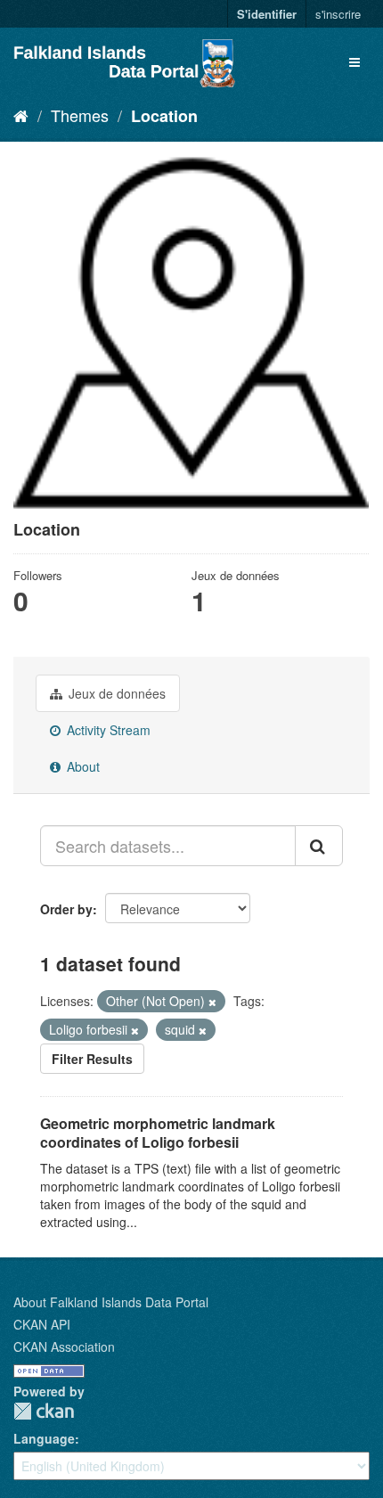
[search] (319, 845)
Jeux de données (115, 693)
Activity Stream (107, 730)
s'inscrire (338, 13)
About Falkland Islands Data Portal (110, 1302)
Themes (80, 115)
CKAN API (41, 1324)
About (81, 766)
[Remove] (212, 1002)
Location (164, 115)
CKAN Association (64, 1346)
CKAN (43, 1411)
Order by (66, 909)
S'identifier (267, 13)
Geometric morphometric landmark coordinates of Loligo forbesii (157, 1132)
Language (44, 1438)
